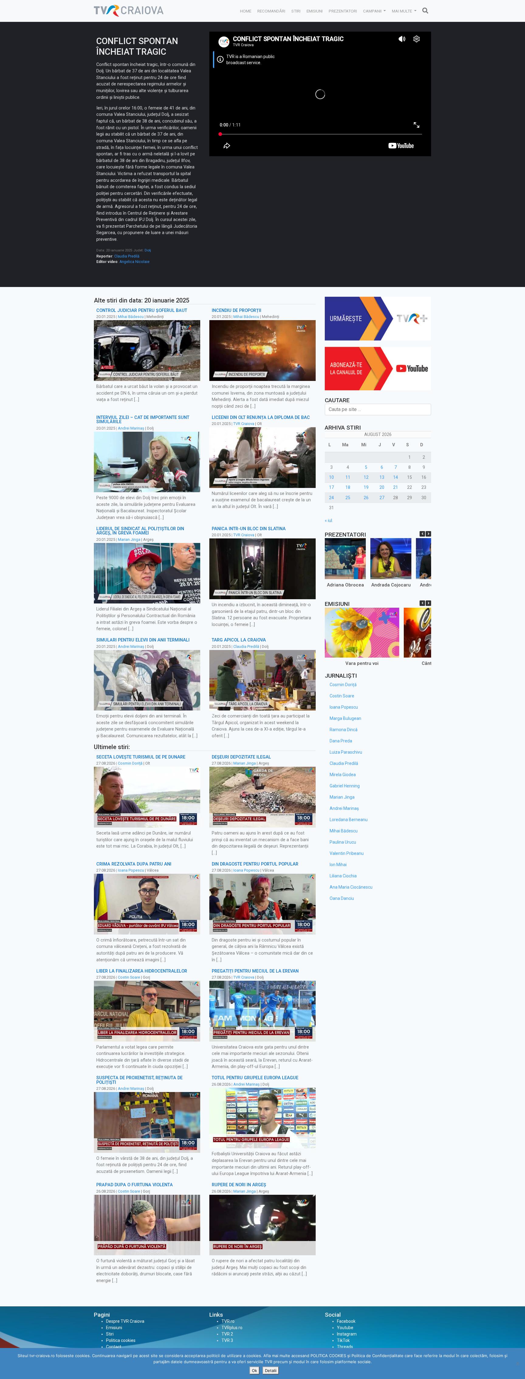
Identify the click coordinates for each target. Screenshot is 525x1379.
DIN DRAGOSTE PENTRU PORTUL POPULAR (255, 864)
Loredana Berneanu (349, 819)
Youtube (345, 1327)
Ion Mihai (338, 864)
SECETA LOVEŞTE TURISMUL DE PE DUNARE (140, 757)
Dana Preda (341, 740)
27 (381, 497)
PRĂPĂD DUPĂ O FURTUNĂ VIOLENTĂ (134, 1184)
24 (331, 497)
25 (347, 497)
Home (245, 11)
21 (395, 487)
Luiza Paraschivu (346, 752)
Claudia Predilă (126, 256)
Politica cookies (121, 1340)
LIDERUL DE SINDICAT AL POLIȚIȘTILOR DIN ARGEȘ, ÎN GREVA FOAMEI (140, 531)
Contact (113, 1346)
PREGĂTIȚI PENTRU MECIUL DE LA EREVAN (255, 971)
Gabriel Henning (345, 785)
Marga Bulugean (345, 718)
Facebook (346, 1321)
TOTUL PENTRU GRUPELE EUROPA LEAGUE (255, 1077)
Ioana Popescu (131, 870)
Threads (345, 1346)
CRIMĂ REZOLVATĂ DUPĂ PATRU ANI (133, 864)
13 (381, 477)
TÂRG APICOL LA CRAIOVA (239, 640)
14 (395, 477)
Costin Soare (129, 977)
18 (347, 487)
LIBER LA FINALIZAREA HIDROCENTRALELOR (141, 971)
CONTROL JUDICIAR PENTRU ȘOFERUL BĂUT (141, 310)
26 (366, 497)
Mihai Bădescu (131, 316)
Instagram (347, 1334)
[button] (428, 534)
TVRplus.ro (231, 1327)
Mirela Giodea (343, 774)
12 (366, 477)
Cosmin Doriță (130, 763)
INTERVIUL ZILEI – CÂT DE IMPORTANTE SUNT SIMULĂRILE (142, 419)
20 (381, 487)
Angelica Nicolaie (134, 262)
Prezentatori (343, 11)
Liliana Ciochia (343, 875)
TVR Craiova (243, 423)
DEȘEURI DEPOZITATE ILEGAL (241, 757)
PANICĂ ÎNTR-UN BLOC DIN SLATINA (249, 528)
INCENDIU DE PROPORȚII (236, 310)
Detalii (270, 1370)
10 (331, 477)
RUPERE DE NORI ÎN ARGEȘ (239, 1184)
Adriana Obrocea (345, 585)
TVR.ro (228, 1321)
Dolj (148, 250)
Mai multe (402, 11)
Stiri (295, 11)
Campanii (373, 11)
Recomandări (271, 11)
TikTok (343, 1340)
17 (331, 487)
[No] (517, 1363)
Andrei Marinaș (131, 428)
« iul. (329, 520)
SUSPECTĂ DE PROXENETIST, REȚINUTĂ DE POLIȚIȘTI (139, 1080)
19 (366, 487)
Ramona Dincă (344, 729)
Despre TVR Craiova (125, 1321)
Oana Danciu (342, 898)
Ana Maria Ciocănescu (351, 887)
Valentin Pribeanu (347, 853)
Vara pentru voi (362, 663)
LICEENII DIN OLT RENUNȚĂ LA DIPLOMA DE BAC (261, 417)
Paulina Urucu (343, 842)
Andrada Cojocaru (391, 585)
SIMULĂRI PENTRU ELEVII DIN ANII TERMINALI (143, 640)
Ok (254, 1370)
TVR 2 (227, 1334)
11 (347, 477)
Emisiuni (315, 11)
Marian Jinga (129, 539)
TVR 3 (227, 1340)
